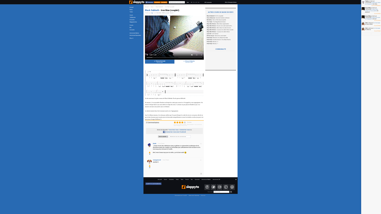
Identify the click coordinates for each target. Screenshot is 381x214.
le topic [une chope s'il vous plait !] (371, 10)
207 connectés (208, 2)
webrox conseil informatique (194, 195)
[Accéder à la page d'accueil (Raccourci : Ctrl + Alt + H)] (137, 3)
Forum (131, 25)
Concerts (132, 30)
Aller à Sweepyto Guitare (231, 2)
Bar (130, 27)
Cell (366, 22)
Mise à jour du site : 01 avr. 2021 (181, 195)
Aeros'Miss (368, 8)
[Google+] (226, 187)
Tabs (182, 179)
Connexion (150, 2)
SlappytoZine (133, 22)
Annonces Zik (216, 179)
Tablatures (133, 17)
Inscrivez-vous (173, 129)
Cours (131, 15)
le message (377, 22)
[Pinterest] (232, 187)
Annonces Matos (134, 33)
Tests (131, 12)
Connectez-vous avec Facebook (176, 132)
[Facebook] (207, 187)
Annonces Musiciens (135, 35)
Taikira (367, 1)
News (131, 9)
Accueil (131, 7)
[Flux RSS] (201, 174)
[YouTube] (219, 187)
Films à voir (203, 195)
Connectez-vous (184, 129)
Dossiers (132, 19)
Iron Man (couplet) (169, 7)
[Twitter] (213, 187)
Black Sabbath (159, 7)
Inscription (164, 2)
